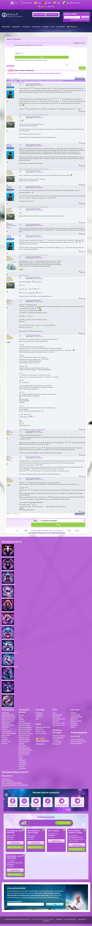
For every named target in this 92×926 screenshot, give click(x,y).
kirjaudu (32, 45)
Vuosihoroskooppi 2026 (8, 716)
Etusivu (16, 2)
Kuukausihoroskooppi (8, 715)
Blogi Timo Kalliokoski (25, 727)
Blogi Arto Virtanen (24, 737)
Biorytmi (21, 715)
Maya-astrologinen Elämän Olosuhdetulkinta (15, 785)
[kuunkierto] (9, 342)
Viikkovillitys (5, 712)
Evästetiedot (46, 920)
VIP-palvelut (73, 26)
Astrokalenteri (39, 14)
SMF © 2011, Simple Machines (54, 530)
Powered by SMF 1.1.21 (37, 530)
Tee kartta (21, 766)
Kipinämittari (5, 727)
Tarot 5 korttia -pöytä (59, 723)
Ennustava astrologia (36, 73)
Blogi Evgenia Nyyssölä (26, 733)
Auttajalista (5, 739)
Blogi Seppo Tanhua (24, 723)
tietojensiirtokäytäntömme (51, 897)
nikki (7, 335)
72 (17, 78)
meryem (8, 83)
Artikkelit (4, 737)
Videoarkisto (74, 725)
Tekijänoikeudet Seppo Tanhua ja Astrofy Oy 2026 (17, 919)
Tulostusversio (80, 78)
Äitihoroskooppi (6, 723)
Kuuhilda (9, 116)
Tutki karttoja (6, 26)
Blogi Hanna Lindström (25, 750)
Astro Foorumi (13, 39)
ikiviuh (8, 300)
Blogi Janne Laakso (24, 752)
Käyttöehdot (59, 919)
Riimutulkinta (39, 729)
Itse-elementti (56, 744)
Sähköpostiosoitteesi (14, 901)
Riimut (59, 2)
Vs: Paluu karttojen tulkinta (32, 84)
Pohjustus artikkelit (76, 721)
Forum (21, 758)
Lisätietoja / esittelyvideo (15, 843)
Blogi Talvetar (23, 745)
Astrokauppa (52, 14)
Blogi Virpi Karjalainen (25, 729)
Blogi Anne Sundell (24, 748)
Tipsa (8, 256)
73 (19, 78)
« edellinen (76, 77)
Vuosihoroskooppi (58, 737)
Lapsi (52, 26)
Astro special (23, 73)
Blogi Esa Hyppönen (25, 731)
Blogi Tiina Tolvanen (24, 739)
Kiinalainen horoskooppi (9, 733)
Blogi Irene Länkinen (25, 735)
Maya (39, 2)
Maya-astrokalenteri (7, 781)
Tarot (49, 2)
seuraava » (82, 77)
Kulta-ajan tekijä (75, 715)
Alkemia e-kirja (6, 741)
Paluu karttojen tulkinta (53, 73)
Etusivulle (4, 743)
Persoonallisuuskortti (59, 719)
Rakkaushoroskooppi (8, 725)
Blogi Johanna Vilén (24, 725)
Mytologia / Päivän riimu (43, 727)
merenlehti (9, 224)
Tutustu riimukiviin (41, 733)
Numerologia (28, 2)
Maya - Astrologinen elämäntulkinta (12, 783)
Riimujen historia (40, 731)
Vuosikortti (56, 721)
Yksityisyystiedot (82, 919)
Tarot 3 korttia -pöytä (59, 725)
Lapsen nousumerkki (8, 721)
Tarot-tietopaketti (57, 715)
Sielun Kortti (56, 716)
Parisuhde (45, 26)
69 (12, 78)
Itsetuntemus (36, 26)
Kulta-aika (48, 6)
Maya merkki (6, 735)
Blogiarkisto (74, 723)
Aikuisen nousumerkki (8, 719)
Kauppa (73, 727)
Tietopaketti (22, 760)
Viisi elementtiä (57, 741)
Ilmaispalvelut (16, 26)
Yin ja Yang (56, 739)
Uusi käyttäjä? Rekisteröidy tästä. (80, 19)
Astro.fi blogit (60, 26)
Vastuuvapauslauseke (70, 919)
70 (14, 78)
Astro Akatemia (40, 744)
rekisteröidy (39, 45)
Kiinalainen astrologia (73, 2)
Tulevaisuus (26, 26)
